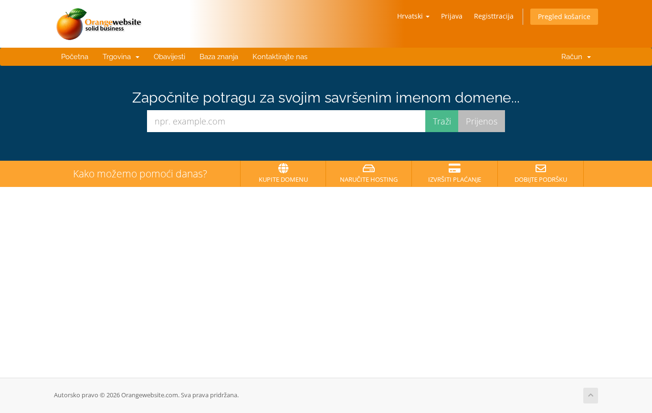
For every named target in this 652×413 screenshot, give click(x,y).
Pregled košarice (564, 16)
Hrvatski (411, 16)
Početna (74, 56)
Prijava (452, 16)
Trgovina (119, 56)
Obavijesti (169, 56)
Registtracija (494, 16)
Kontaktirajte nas (279, 56)
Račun (571, 56)
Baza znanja (219, 56)
